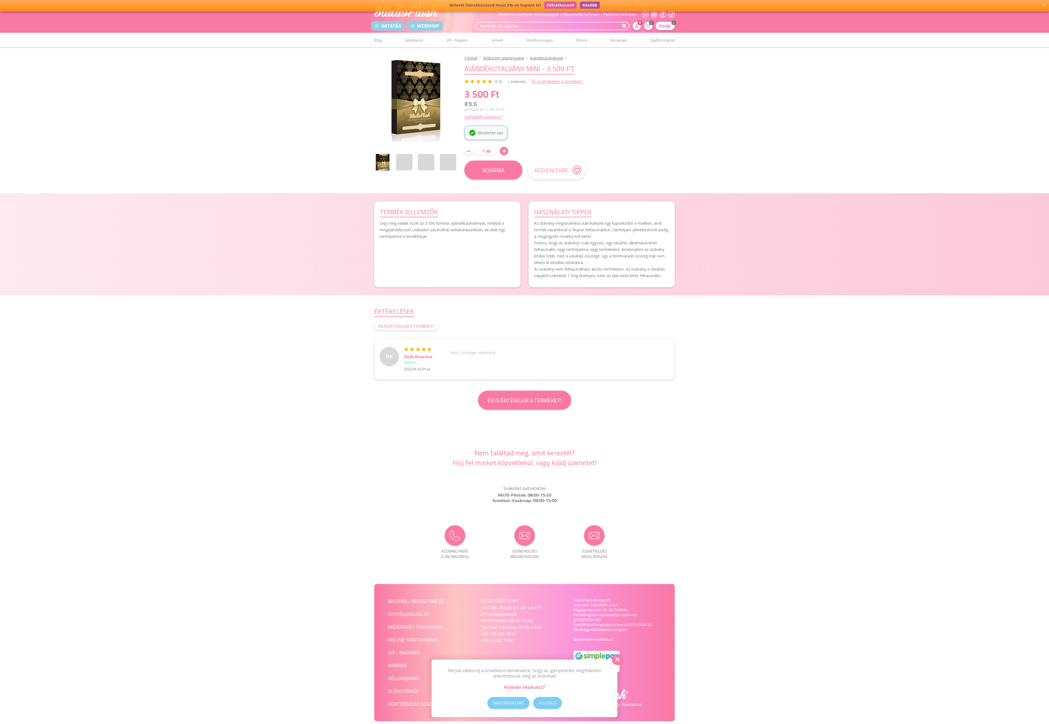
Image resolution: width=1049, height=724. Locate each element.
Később (590, 6)
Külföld (547, 702)
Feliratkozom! (560, 6)
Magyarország (508, 702)
